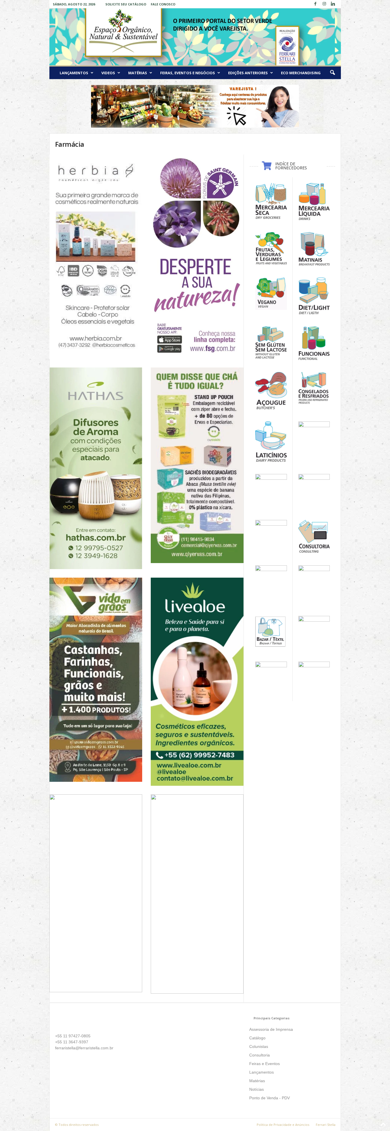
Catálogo (257, 1038)
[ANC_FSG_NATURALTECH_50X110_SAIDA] (197, 256)
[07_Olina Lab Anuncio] (95, 893)
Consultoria (259, 1055)
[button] (332, 73)
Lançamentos (74, 72)
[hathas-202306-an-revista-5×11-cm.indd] (95, 468)
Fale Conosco (163, 4)
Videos (108, 72)
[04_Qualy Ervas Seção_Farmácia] (197, 465)
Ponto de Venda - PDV (269, 1098)
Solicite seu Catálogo (125, 4)
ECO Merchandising (301, 72)
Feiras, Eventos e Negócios (187, 72)
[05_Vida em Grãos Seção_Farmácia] (95, 680)
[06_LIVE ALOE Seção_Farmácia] (197, 682)
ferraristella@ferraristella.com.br (84, 1048)
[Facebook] (315, 4)
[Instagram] (324, 4)
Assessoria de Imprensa (271, 1029)
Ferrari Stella (325, 1124)
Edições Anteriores (248, 72)
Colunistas (258, 1046)
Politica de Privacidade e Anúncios (283, 1124)
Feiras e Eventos (264, 1063)
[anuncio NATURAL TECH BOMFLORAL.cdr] (197, 894)
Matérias (137, 72)
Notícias (256, 1089)
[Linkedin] (333, 4)
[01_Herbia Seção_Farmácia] (95, 256)
